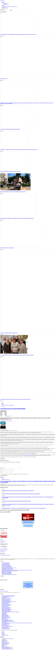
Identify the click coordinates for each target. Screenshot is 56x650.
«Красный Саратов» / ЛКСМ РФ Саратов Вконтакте (9, 574)
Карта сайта (3, 7)
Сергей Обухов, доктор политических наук (6, 420)
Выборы (3, 641)
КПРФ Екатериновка (5, 614)
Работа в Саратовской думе (6, 479)
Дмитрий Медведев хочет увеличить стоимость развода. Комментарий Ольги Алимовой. (18, 490)
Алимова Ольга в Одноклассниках (7, 598)
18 (5, 549)
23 (3, 550)
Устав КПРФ (5, 3)
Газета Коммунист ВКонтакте (6, 610)
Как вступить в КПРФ (5, 635)
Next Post (2, 477)
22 (2, 550)
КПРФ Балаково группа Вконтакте (7, 573)
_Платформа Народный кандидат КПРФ (7, 596)
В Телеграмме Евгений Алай (6, 602)
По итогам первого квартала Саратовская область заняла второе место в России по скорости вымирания (21, 493)
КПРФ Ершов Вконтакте (5, 615)
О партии (3, 2)
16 (3, 549)
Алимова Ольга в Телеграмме (6, 599)
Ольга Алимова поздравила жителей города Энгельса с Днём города (10, 171)
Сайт (1, 472)
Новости (3, 406)
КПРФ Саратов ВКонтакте (5, 617)
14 (1, 549)
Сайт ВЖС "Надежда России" (6, 625)
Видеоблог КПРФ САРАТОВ (6, 605)
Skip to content (2, 0)
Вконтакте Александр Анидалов (6, 607)
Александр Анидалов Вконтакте (6, 566)
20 (0, 550)
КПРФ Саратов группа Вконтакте (6, 572)
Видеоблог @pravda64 (5, 603)
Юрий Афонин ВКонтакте (5, 628)
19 (6, 549)
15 (2, 549)
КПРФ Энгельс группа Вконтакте (6, 571)
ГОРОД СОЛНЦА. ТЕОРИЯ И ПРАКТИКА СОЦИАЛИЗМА (10, 611)
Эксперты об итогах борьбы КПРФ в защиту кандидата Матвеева (10, 129)
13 (0, 549)
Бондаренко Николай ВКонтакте (6, 600)
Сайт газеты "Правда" (5, 627)
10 (4, 548)
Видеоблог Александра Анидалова (7, 604)
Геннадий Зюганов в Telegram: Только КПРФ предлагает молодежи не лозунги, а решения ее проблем (15, 399)
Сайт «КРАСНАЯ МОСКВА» (6, 564)
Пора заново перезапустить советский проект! (7, 247)
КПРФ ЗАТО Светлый (5, 616)
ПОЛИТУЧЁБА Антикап (5, 624)
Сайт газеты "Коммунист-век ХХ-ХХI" (7, 626)
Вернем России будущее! (4, 78)
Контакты (3, 5)
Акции (3, 639)
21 (1, 550)
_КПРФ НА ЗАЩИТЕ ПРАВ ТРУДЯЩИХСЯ (8, 595)
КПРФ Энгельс (4, 618)
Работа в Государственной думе (6, 647)
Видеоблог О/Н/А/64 (5, 606)
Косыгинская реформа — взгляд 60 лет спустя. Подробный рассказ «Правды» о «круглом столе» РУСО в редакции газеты (24, 508)
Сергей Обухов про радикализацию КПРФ (12, 408)
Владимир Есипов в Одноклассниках (7, 568)
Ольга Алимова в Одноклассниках (7, 565)
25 (5, 550)
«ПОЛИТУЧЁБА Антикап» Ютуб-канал (7, 569)
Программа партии (6, 4)
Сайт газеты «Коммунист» (5, 563)
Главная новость (4, 642)
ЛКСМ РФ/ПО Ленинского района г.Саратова (8, 621)
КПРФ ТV (3, 644)
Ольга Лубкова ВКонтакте (5, 623)
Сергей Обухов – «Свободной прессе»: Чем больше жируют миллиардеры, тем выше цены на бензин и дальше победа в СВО (18, 149)
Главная (3, 631)
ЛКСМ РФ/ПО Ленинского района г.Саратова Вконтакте (10, 570)
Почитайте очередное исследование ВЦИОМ (28, 454)
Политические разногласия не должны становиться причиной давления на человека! (13, 191)
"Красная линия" (4, 597)
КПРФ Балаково (4, 613)
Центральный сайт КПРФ (5, 562)
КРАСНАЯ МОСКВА (5, 619)
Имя (1, 469)
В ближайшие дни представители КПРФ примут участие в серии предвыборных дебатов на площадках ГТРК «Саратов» (18, 34)
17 (4, 549)
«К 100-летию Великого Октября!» (7, 638)
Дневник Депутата (4, 612)
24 (4, 550)
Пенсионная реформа (5, 646)
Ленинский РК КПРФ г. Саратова (6, 620)
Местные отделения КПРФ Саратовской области (10, 6)
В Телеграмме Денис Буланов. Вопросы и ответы (9, 601)
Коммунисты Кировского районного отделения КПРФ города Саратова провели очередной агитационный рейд (16, 218)
